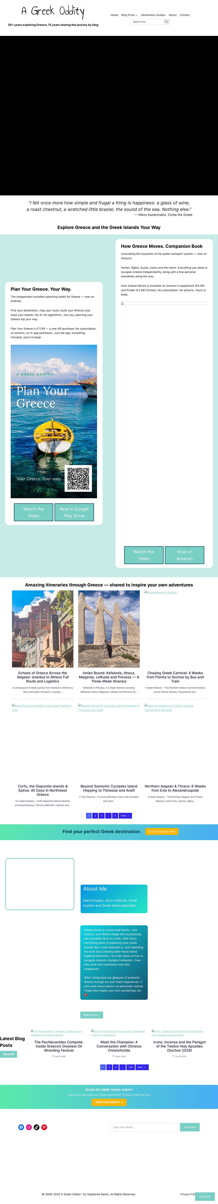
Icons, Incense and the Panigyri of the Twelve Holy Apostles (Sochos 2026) (179, 1046)
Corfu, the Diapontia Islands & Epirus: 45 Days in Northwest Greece (43, 790)
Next (123, 815)
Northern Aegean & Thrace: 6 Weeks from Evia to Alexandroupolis (175, 788)
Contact (185, 15)
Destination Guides (153, 15)
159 (131, 1067)
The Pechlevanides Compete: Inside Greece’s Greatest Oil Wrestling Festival (58, 1046)
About (173, 15)
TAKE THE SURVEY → (109, 1102)
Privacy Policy (189, 1194)
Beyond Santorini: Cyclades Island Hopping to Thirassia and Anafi (109, 788)
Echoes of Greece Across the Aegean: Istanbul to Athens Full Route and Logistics (43, 677)
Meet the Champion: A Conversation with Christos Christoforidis (119, 1046)
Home (114, 15)
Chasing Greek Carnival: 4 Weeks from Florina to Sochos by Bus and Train (175, 677)
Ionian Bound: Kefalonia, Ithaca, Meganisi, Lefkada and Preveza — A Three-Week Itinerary (109, 677)
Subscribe (190, 1127)
